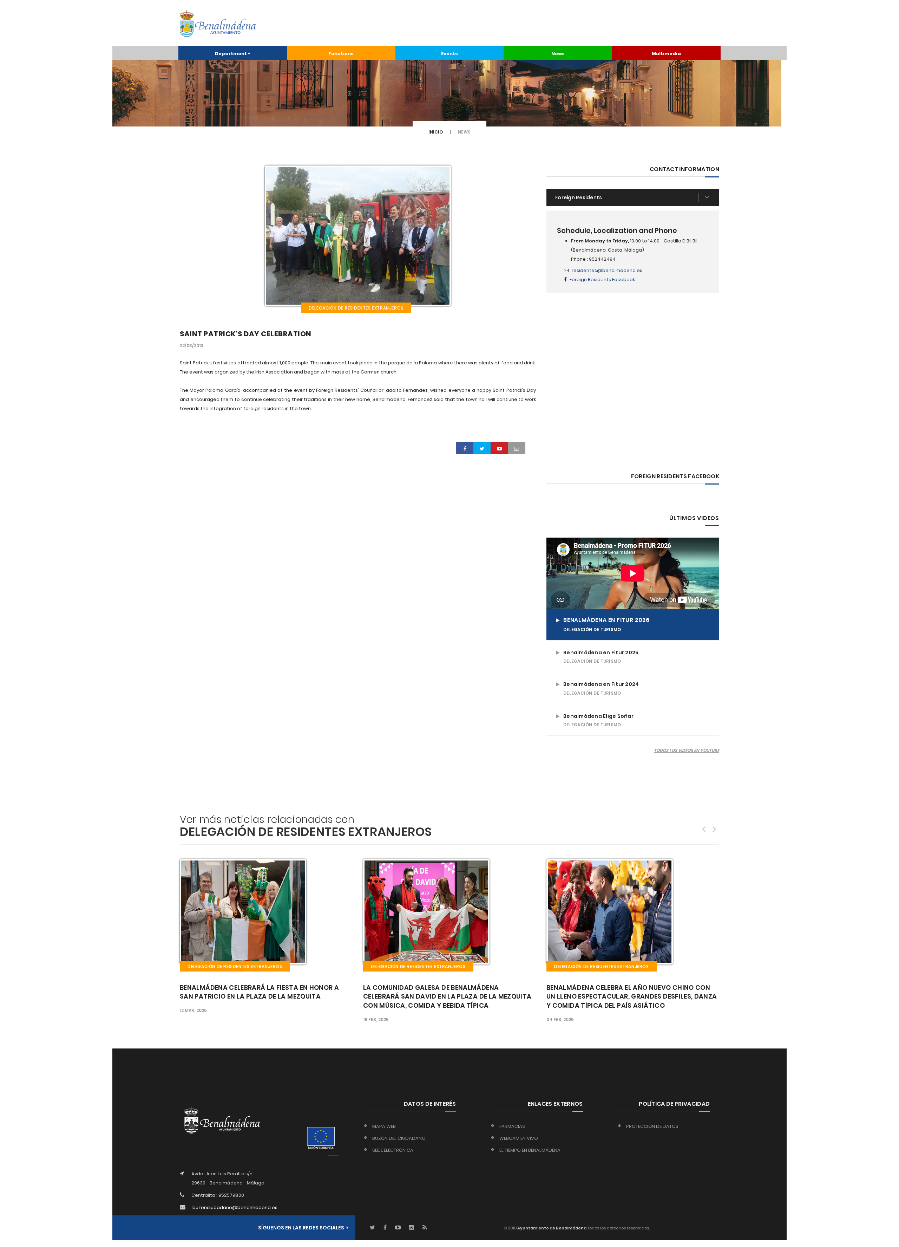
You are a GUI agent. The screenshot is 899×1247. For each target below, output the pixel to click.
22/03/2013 (191, 346)
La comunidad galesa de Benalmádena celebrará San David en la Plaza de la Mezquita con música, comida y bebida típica (447, 996)
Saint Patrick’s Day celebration (245, 334)
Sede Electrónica (392, 1150)
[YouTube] (398, 1228)
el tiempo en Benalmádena (529, 1150)
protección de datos (652, 1126)
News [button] (558, 53)
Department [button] (231, 53)
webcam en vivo (518, 1138)
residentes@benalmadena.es (607, 270)
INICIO (435, 132)
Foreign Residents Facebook (602, 279)
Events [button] (449, 53)
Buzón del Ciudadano (399, 1138)
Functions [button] (341, 53)
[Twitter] (372, 1228)
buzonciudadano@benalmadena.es (234, 1207)
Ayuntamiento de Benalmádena (551, 1228)
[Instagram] (411, 1228)
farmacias (512, 1126)
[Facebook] (385, 1228)
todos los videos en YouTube (686, 750)
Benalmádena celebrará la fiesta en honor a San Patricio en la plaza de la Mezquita (259, 992)
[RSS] (424, 1228)
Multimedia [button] (666, 53)
